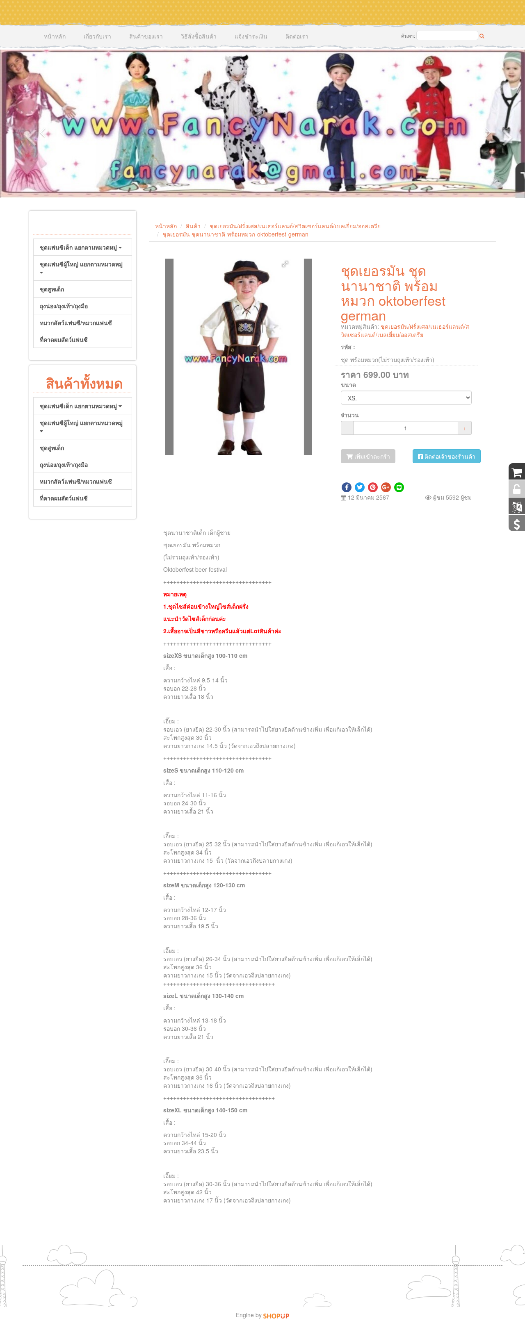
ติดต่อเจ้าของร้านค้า (449, 456)
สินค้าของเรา (146, 36)
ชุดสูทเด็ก (52, 289)
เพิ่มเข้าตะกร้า (371, 456)
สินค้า (193, 226)
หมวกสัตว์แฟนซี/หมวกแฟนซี (76, 322)
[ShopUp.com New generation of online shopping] (276, 1315)
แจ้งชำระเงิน (251, 36)
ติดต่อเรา (296, 36)
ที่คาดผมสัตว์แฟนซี (64, 339)
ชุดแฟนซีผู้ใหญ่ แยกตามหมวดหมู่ (81, 264)
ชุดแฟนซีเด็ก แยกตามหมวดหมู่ (79, 247)
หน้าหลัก (55, 36)
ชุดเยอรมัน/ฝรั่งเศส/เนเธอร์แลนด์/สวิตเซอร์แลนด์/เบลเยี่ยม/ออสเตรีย (295, 226)
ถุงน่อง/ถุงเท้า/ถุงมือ (64, 306)
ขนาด (348, 384)
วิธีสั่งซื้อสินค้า (199, 36)
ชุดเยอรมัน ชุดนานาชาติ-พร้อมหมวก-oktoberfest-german (235, 234)
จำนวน (350, 415)
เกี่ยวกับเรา (97, 36)
